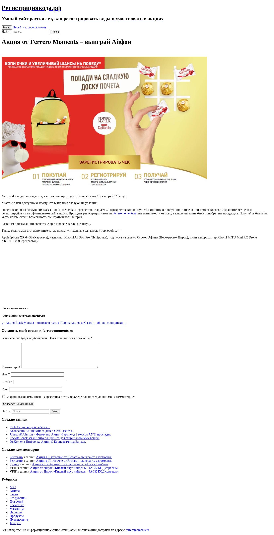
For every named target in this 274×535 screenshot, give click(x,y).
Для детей (16, 501)
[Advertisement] (137, 274)
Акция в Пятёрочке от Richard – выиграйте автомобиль (74, 457)
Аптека (15, 490)
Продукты (17, 516)
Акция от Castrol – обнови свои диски (99, 322)
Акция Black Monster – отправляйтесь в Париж (36, 322)
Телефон (15, 523)
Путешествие (19, 519)
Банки (14, 494)
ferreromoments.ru (125, 213)
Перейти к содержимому (30, 27)
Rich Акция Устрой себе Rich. (30, 427)
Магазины (17, 508)
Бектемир (16, 457)
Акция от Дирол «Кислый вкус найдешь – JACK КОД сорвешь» (74, 468)
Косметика (17, 505)
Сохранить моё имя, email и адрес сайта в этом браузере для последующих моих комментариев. (71, 396)
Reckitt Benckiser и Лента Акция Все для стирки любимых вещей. (54, 438)
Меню (6, 27)
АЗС (13, 487)
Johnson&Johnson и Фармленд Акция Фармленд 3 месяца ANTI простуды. (60, 434)
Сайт (5, 389)
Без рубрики (18, 498)
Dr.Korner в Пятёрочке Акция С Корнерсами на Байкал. (48, 441)
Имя (6, 374)
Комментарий (11, 367)
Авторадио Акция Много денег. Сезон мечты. (41, 430)
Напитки (16, 512)
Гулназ (14, 464)
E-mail (7, 381)
